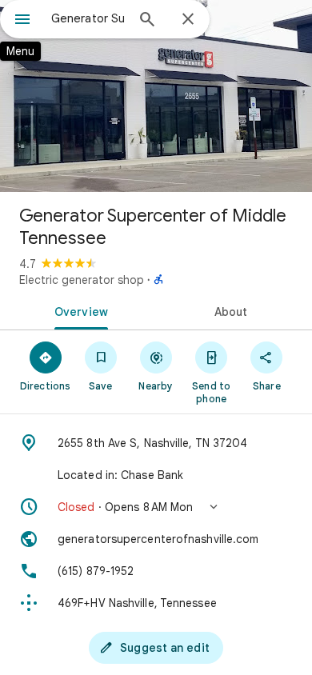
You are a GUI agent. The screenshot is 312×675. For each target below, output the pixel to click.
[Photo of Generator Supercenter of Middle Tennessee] (156, 96)
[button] (156, 507)
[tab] (78, 310)
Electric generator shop (81, 280)
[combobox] (88, 18)
